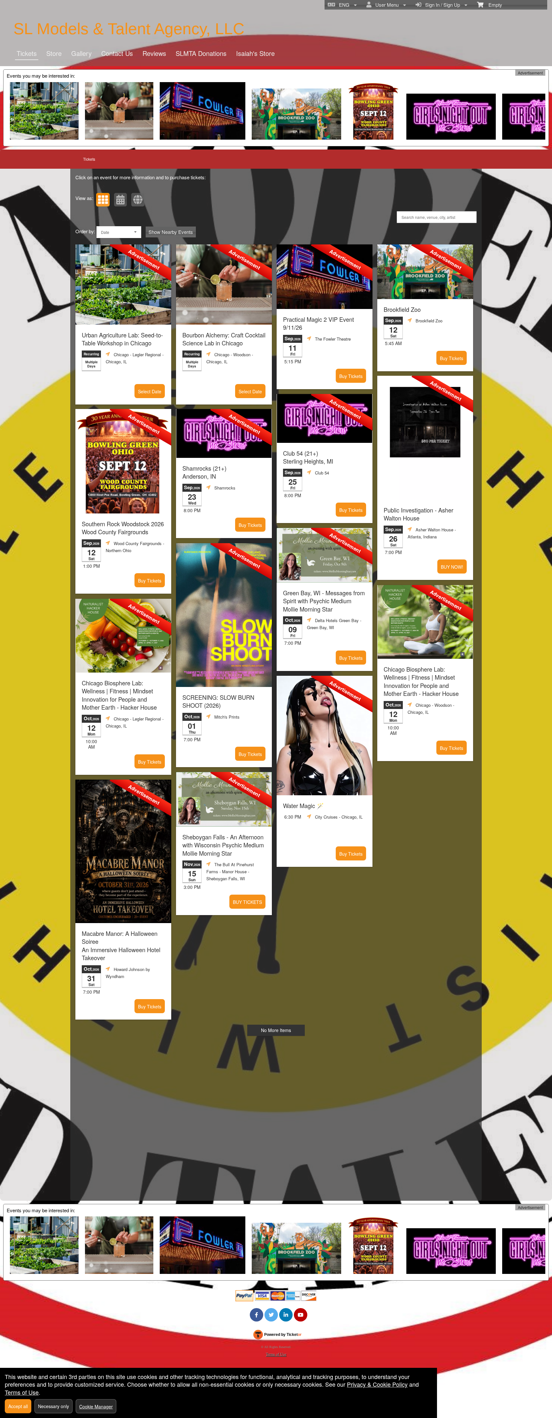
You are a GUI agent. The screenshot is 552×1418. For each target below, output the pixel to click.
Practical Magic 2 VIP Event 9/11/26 (318, 323)
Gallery (81, 53)
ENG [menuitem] (343, 4)
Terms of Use (276, 1354)
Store (54, 53)
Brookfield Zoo (402, 309)
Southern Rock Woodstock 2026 (123, 528)
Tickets (27, 53)
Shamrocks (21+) (204, 472)
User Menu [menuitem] (386, 4)
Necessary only (53, 1406)
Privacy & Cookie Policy (377, 1384)
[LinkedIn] (286, 1315)
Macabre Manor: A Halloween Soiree (121, 945)
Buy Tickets (351, 376)
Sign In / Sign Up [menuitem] (441, 4)
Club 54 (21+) (308, 457)
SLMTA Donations (201, 53)
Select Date (149, 391)
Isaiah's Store (255, 53)
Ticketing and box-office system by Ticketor (277, 1335)
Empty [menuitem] (492, 4)
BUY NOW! (452, 567)
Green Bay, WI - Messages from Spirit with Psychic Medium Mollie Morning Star (324, 601)
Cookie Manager (96, 1406)
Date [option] (105, 232)
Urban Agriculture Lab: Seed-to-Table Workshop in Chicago (122, 339)
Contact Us (117, 53)
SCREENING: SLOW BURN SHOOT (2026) (218, 701)
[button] (103, 199)
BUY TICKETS (247, 902)
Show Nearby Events (171, 231)
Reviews (154, 53)
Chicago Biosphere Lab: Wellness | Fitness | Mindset (119, 695)
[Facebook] (256, 1315)
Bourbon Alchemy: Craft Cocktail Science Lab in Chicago (223, 339)
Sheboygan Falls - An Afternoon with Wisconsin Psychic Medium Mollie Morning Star (223, 845)
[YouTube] (300, 1315)
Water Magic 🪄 (303, 806)
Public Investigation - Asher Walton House (418, 514)
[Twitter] (271, 1315)
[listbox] (118, 232)
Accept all (18, 1406)
